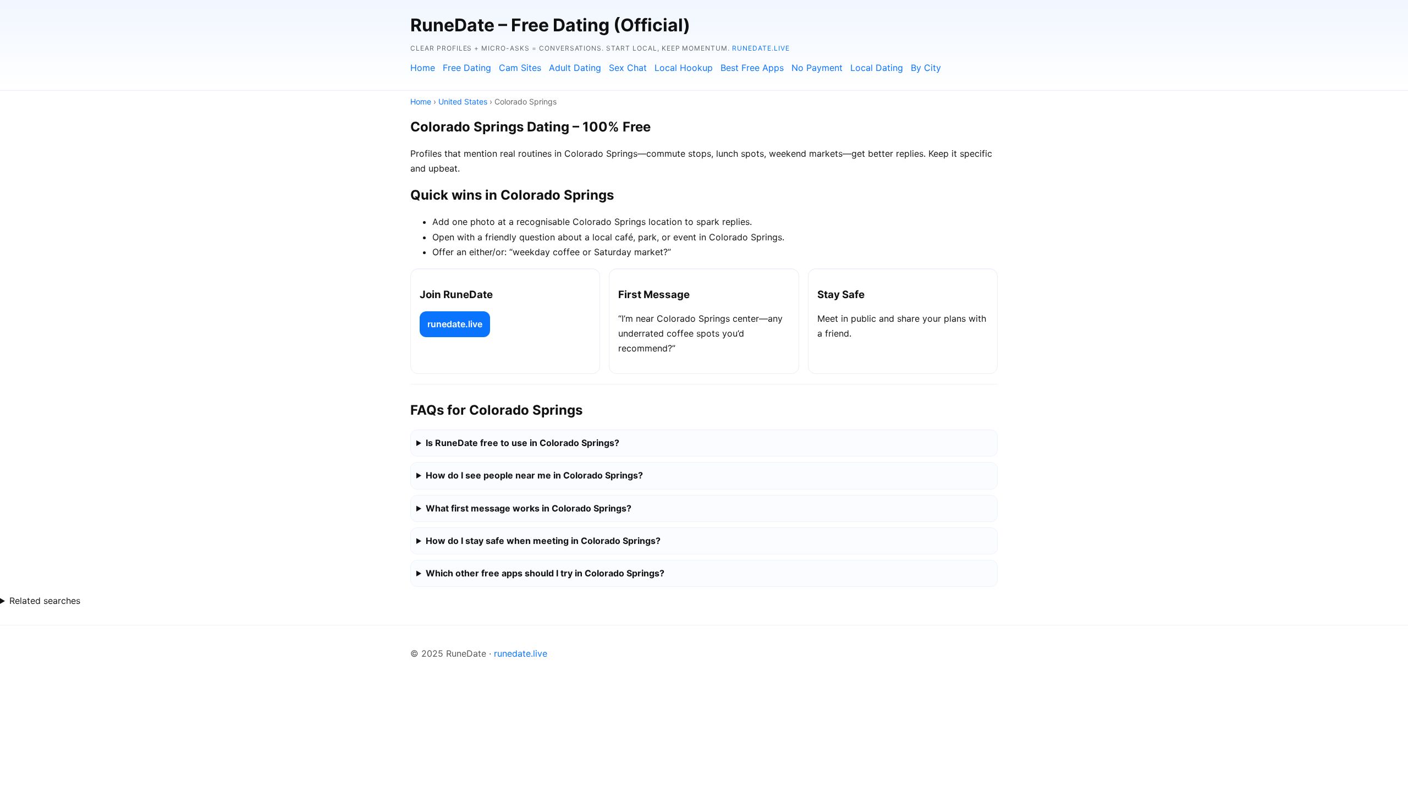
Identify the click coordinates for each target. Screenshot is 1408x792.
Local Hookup (683, 67)
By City (926, 67)
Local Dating (876, 67)
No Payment (817, 67)
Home (422, 67)
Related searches (44, 600)
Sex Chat (628, 67)
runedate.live (760, 48)
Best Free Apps (752, 67)
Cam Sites (520, 67)
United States (462, 101)
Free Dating (467, 67)
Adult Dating (575, 67)
